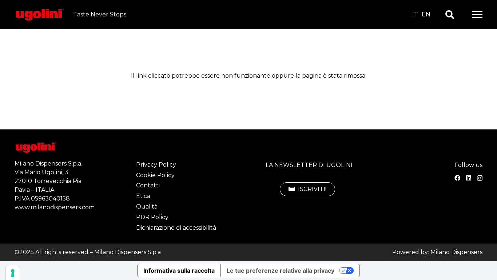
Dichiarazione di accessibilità (176, 227)
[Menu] (477, 14)
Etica (143, 195)
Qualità (147, 206)
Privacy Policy (156, 164)
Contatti (148, 185)
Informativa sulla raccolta (179, 270)
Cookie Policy (155, 175)
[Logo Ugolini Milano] (40, 14)
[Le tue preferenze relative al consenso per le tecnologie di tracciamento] (13, 273)
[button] (450, 15)
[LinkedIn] (468, 178)
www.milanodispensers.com (55, 207)
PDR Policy (152, 217)
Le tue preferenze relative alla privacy (280, 270)
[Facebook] (457, 178)
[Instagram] (479, 178)
